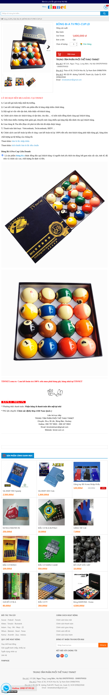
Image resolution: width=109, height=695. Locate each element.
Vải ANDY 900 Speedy (12, 491)
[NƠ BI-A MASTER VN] (16, 512)
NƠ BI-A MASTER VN (11, 528)
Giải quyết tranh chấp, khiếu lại (13, 648)
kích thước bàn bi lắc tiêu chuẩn (25, 145)
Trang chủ (6, 19)
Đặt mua (71, 54)
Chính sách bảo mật (64, 620)
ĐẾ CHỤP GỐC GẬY (82, 565)
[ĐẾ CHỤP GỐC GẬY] (87, 549)
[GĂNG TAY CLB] (83, 512)
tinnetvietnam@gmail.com (72, 80)
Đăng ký (103, 645)
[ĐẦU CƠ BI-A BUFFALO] (51, 512)
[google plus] (62, 655)
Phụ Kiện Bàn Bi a (16, 19)
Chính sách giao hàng (64, 627)
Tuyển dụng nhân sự (9, 652)
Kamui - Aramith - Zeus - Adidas (13, 635)
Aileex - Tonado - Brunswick (11, 624)
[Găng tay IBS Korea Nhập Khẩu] (87, 472)
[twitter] (66, 655)
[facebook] (58, 655)
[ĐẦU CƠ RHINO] (16, 549)
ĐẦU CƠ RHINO (9, 565)
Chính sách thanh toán (64, 624)
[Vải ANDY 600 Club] (51, 475)
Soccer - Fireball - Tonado (11, 620)
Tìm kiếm (104, 13)
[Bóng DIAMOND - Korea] (87, 586)
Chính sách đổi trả (63, 631)
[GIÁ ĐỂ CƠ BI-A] (16, 586)
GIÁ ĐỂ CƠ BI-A (9, 602)
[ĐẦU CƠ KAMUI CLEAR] (51, 549)
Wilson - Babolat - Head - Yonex (13, 631)
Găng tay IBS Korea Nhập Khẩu (87, 484)
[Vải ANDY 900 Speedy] (16, 475)
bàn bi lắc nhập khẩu (20, 141)
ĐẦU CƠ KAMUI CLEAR (48, 565)
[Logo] (57, 6)
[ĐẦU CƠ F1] (51, 586)
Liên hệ (4, 655)
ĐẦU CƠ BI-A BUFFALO (47, 528)
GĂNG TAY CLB (80, 528)
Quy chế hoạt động (8, 644)
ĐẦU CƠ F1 (42, 602)
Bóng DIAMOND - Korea (83, 602)
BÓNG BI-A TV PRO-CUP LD (32, 19)
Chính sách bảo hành (64, 635)
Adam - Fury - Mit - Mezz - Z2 (12, 627)
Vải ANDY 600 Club (46, 491)
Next (48, 50)
